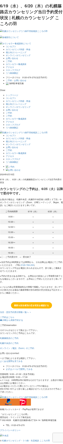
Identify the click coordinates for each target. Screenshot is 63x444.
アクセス (10, 67)
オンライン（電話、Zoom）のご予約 (17, 348)
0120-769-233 (27, 264)
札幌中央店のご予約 (9, 343)
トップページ (12, 95)
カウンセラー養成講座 (16, 64)
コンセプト (11, 46)
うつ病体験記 (12, 72)
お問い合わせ (12, 58)
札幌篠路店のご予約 (9, 338)
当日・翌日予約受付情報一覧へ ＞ (15, 312)
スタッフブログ (13, 69)
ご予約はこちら (7, 317)
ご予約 (9, 61)
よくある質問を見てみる (11, 361)
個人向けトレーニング (16, 52)
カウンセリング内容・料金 (18, 49)
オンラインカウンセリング (18, 55)
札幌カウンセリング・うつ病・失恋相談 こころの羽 (26, 440)
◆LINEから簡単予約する (11, 320)
